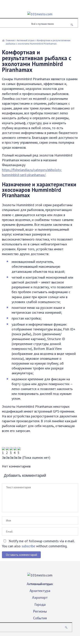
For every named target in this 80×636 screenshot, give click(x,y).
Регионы (40, 611)
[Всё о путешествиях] (40, 11)
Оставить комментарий (21, 555)
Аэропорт (40, 597)
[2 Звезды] (8, 453)
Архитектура (40, 590)
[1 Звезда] (4, 453)
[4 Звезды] (15, 453)
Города (40, 604)
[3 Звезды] (12, 453)
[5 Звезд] (19, 453)
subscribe (28, 546)
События (40, 618)
